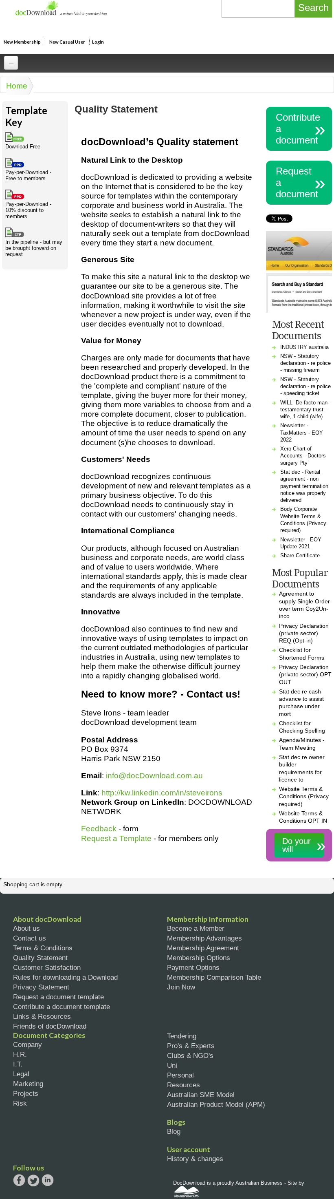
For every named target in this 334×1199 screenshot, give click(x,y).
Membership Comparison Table (214, 977)
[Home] (61, 13)
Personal (180, 1075)
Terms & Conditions (43, 948)
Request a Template (116, 838)
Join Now (181, 987)
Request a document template (58, 997)
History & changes (195, 1159)
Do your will (296, 845)
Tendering (181, 1036)
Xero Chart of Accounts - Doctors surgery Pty (303, 456)
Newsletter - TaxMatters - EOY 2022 (301, 432)
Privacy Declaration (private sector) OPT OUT (305, 674)
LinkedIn (48, 1181)
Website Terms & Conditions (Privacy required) (304, 796)
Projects (25, 1093)
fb (19, 1180)
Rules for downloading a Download (65, 977)
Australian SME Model (201, 1095)
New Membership (22, 41)
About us (26, 928)
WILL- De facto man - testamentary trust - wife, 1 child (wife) (305, 410)
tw (33, 1180)
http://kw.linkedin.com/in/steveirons (161, 792)
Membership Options (198, 958)
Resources (183, 1085)
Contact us (29, 938)
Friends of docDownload (49, 1026)
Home (16, 86)
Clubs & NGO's (190, 1055)
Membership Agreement (203, 948)
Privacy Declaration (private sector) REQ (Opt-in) (304, 633)
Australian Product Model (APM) (216, 1104)
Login (98, 41)
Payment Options (193, 967)
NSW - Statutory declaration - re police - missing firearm (305, 363)
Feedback (98, 828)
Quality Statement (40, 958)
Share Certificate (300, 555)
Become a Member (195, 928)
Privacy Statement (41, 987)
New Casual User (67, 41)
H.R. (20, 1054)
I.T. (17, 1064)
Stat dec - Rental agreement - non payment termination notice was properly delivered (304, 486)
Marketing (28, 1084)
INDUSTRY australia (304, 347)
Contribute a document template (61, 1006)
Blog (173, 1131)
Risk (20, 1103)
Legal (21, 1074)
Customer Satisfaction (47, 967)
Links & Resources (42, 1016)
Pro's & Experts (191, 1046)
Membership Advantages (204, 938)
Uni (172, 1065)
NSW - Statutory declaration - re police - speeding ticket (305, 386)
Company (27, 1044)
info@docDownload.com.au (154, 775)
